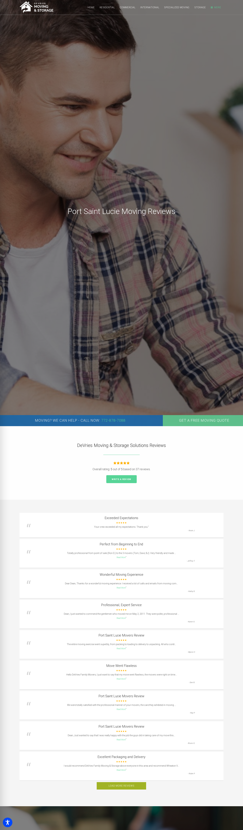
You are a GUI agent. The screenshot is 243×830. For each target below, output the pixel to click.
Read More (121, 557)
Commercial (127, 7)
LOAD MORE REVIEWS (121, 785)
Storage (200, 7)
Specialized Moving (176, 7)
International (149, 7)
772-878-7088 (113, 420)
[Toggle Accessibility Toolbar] (7, 822)
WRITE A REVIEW (121, 479)
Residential (107, 7)
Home (91, 7)
